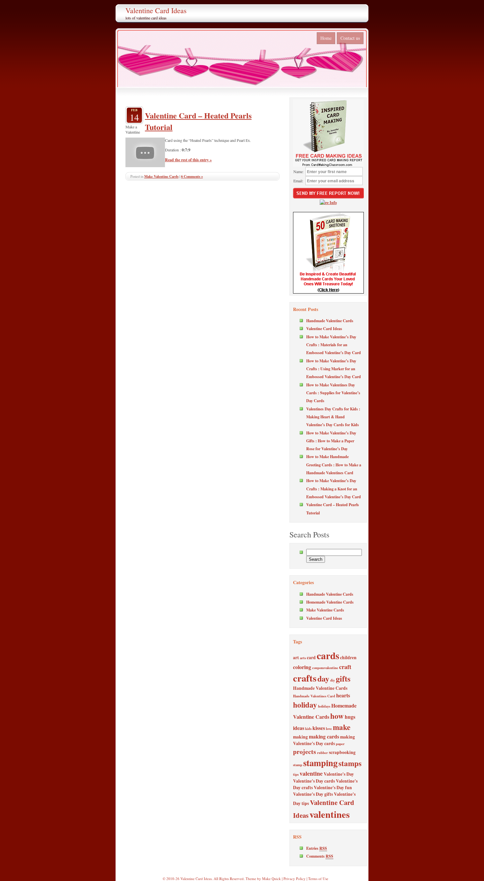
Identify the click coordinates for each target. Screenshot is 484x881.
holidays (324, 706)
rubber (322, 752)
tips (296, 774)
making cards (324, 736)
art (296, 657)
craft (345, 666)
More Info (328, 202)
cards (328, 655)
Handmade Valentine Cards (329, 321)
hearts (343, 695)
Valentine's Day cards (314, 781)
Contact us (350, 38)
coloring (302, 667)
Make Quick (271, 878)
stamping (320, 762)
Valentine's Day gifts (313, 794)
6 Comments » (192, 176)
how (337, 715)
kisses (318, 728)
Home (326, 38)
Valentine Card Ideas (156, 10)
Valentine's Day (339, 774)
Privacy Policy (294, 878)
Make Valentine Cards (161, 176)
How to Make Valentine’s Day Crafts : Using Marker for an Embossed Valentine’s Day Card (333, 369)
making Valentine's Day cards (324, 740)
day (323, 678)
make (341, 727)
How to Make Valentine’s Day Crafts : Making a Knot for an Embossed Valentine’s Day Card (333, 489)
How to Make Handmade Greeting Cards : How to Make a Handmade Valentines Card (333, 464)
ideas (298, 728)
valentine (311, 773)
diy (332, 680)
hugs (350, 716)
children (348, 657)
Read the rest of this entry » (188, 160)
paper (340, 743)
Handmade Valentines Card (314, 696)
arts (303, 658)
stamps (350, 763)
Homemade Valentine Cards (330, 602)
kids (308, 728)
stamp (297, 764)
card (311, 657)
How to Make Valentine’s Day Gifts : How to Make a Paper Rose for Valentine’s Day (331, 441)
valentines (329, 814)
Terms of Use (318, 878)
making (300, 737)
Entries (316, 848)
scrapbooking (342, 752)
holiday (305, 704)
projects (304, 751)
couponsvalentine (325, 667)
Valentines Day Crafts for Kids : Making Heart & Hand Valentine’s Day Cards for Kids (333, 417)
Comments (319, 856)
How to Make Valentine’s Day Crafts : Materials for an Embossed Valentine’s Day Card (333, 345)
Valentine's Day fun (333, 787)
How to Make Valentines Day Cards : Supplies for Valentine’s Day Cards (333, 393)
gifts (343, 678)
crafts (304, 678)
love (329, 728)
